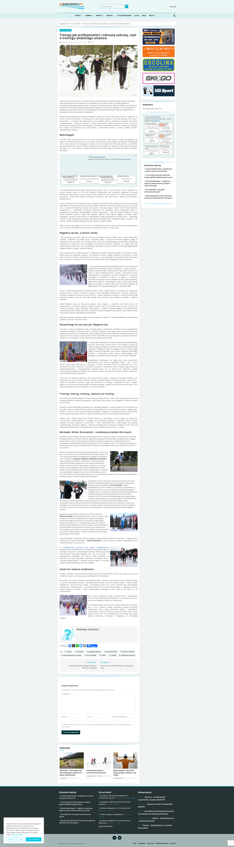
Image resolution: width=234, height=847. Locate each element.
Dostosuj (11, 839)
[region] (24, 830)
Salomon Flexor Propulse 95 (89, 179)
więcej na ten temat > (106, 826)
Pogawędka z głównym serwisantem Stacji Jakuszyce (114, 803)
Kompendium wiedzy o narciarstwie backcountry (96, 771)
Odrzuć (21, 839)
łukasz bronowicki (128, 652)
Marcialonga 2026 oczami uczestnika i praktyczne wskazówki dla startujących (77, 822)
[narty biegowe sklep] (97, 157)
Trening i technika (65, 30)
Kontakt (173, 843)
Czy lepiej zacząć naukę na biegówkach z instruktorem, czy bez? (113, 796)
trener (103, 655)
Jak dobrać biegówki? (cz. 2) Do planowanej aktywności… (114, 822)
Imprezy (99, 15)
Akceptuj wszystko (33, 839)
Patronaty (150, 843)
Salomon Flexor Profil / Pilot (151, 138)
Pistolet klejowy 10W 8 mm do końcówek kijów (151, 151)
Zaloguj (171, 6)
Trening (88, 15)
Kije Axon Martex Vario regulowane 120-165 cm (108, 179)
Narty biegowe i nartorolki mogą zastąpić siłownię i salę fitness (124, 772)
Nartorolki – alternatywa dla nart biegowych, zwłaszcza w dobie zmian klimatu (71, 772)
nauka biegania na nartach (72, 655)
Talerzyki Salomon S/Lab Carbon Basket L (151, 128)
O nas (135, 843)
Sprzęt (78, 15)
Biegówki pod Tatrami (94, 776)
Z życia (136, 15)
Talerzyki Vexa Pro (126, 179)
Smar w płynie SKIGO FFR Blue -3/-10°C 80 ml (70, 179)
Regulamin (142, 843)
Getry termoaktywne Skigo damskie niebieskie (166, 140)
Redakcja (64, 778)
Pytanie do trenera (129, 798)
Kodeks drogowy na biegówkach (111, 814)
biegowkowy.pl (126, 159)
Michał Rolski (119, 778)
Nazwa (64, 717)
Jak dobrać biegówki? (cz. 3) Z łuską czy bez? (115, 808)
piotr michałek (91, 655)
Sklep (144, 15)
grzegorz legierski (94, 652)
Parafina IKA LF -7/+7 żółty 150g (166, 149)
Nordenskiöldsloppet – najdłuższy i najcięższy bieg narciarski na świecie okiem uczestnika (157, 183)
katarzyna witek (111, 652)
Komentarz (66, 694)
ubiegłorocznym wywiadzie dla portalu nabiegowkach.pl (86, 547)
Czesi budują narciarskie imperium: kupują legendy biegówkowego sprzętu (158, 176)
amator (69, 652)
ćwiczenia (80, 652)
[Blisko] (42, 819)
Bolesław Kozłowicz (67, 42)
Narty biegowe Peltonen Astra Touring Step (166, 128)
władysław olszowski (128, 655)
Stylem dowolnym (124, 15)
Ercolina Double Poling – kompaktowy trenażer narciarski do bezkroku (158, 170)
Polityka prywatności (17, 835)
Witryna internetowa (120, 717)
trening (113, 655)
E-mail (89, 717)
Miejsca (110, 15)
